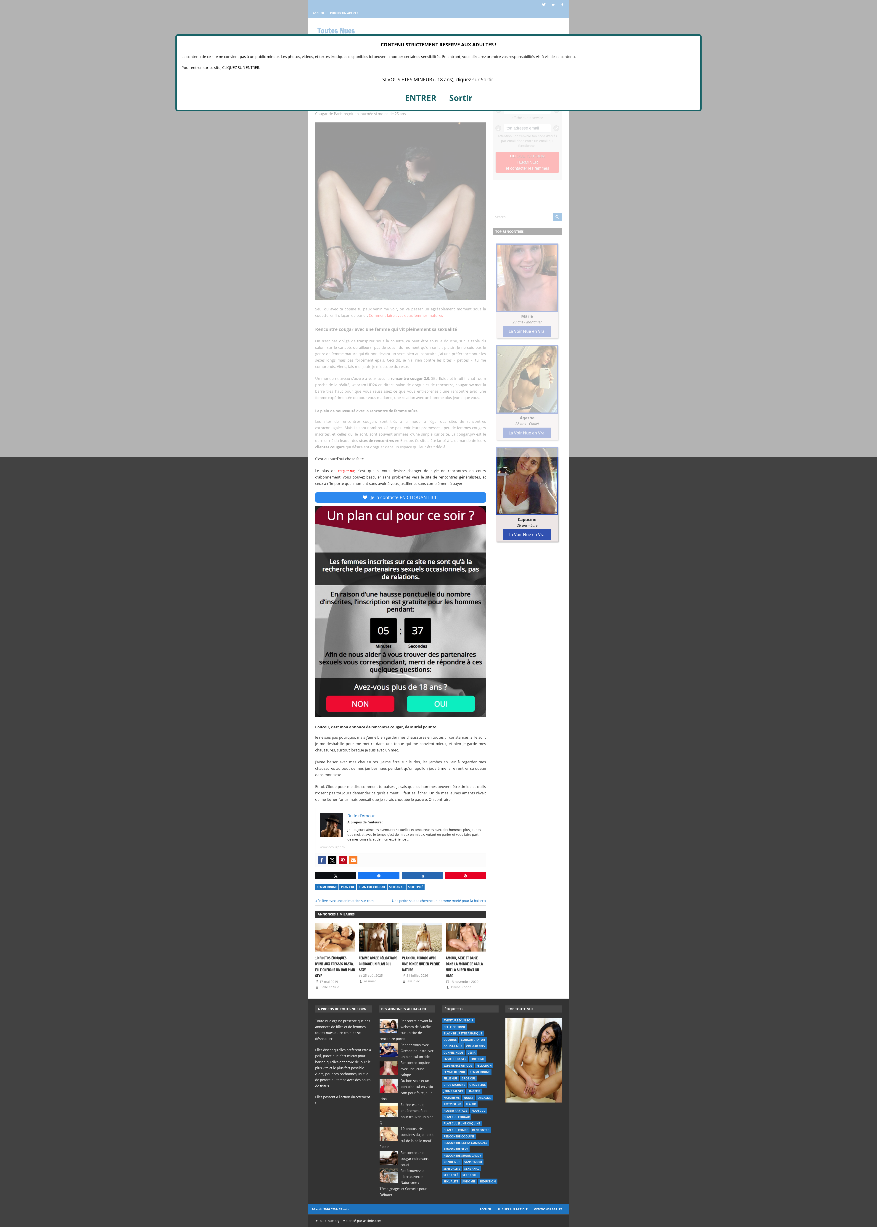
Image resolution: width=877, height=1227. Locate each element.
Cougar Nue (453, 1046)
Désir (471, 1053)
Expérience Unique (458, 1066)
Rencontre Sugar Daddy (462, 1156)
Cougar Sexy (475, 1046)
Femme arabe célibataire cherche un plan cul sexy (378, 964)
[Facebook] (322, 860)
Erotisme (477, 1059)
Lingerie (474, 1091)
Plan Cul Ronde (456, 1130)
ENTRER (420, 97)
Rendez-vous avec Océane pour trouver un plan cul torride (417, 1050)
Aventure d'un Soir (458, 1020)
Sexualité (451, 1181)
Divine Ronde (461, 987)
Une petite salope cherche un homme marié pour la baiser (437, 900)
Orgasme (484, 1098)
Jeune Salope (453, 1091)
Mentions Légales (548, 1209)
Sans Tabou (473, 1162)
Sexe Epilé (415, 887)
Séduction (488, 1181)
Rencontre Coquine (459, 1136)
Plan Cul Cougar (372, 887)
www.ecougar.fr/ (332, 847)
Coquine (450, 1040)
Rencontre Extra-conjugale (465, 1143)
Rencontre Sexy (456, 1149)
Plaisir (470, 1104)
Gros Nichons (454, 1085)
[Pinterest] (343, 860)
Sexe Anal (396, 887)
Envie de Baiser (455, 1059)
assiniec (370, 981)
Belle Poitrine (455, 1027)
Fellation (484, 1066)
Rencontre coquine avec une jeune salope (415, 1068)
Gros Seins (477, 1085)
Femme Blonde (455, 1072)
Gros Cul (468, 1078)
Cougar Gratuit (473, 1040)
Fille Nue (450, 1078)
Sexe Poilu (470, 1175)
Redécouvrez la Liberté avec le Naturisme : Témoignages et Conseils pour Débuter (403, 1182)
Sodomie (468, 1181)
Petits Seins (452, 1104)
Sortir (460, 97)
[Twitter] (332, 860)
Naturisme (452, 1098)
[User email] (353, 860)
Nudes (468, 1098)
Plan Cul (348, 887)
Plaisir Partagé (455, 1111)
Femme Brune (327, 887)
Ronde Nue (452, 1162)
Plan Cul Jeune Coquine (462, 1123)
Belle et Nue (329, 987)
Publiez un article (512, 1209)
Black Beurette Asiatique (463, 1033)
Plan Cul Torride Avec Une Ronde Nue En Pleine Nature (421, 964)
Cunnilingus (453, 1053)
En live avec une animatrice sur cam (345, 900)
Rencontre (480, 1130)
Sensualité (452, 1169)
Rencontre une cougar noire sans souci (414, 1158)
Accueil (485, 1209)
